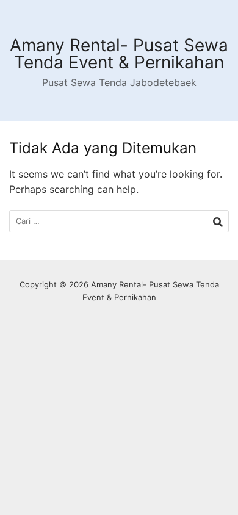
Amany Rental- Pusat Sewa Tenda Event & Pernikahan (119, 54)
